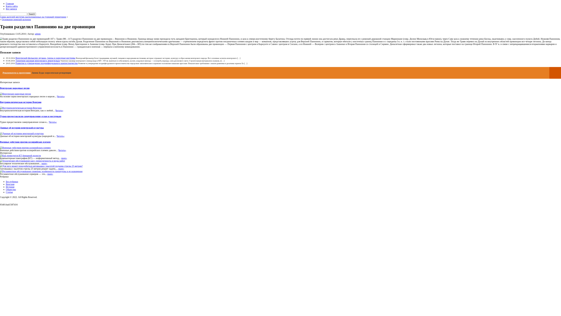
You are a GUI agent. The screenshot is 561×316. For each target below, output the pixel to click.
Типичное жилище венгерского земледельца (37, 60)
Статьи (9, 192)
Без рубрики (12, 181)
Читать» (61, 96)
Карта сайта (12, 6)
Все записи (11, 9)
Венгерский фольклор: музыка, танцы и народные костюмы (45, 58)
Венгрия (10, 184)
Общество (11, 189)
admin (38, 34)
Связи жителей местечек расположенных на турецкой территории (33, 17)
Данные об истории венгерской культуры (22, 128)
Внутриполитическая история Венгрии (20, 102)
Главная (10, 3)
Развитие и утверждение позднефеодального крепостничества (46, 63)
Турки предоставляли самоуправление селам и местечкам (30, 116)
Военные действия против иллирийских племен (25, 142)
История (10, 187)
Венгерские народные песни (15, 88)
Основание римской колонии (16, 19)
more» (64, 158)
